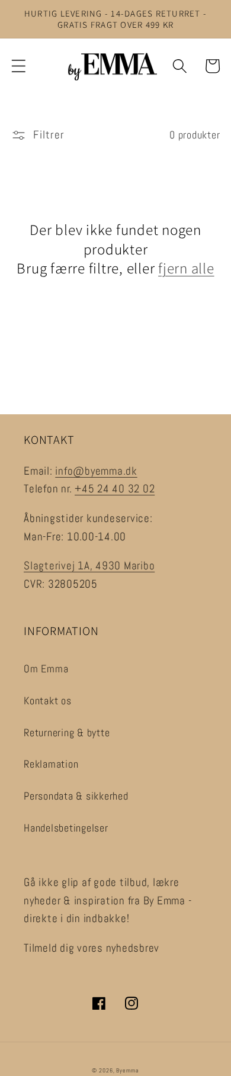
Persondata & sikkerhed (76, 796)
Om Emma (46, 668)
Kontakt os (48, 700)
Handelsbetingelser (66, 828)
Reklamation (51, 764)
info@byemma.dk (96, 471)
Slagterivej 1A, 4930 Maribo (89, 566)
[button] (18, 66)
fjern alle (186, 268)
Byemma (127, 1070)
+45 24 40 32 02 (115, 489)
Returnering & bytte (67, 732)
